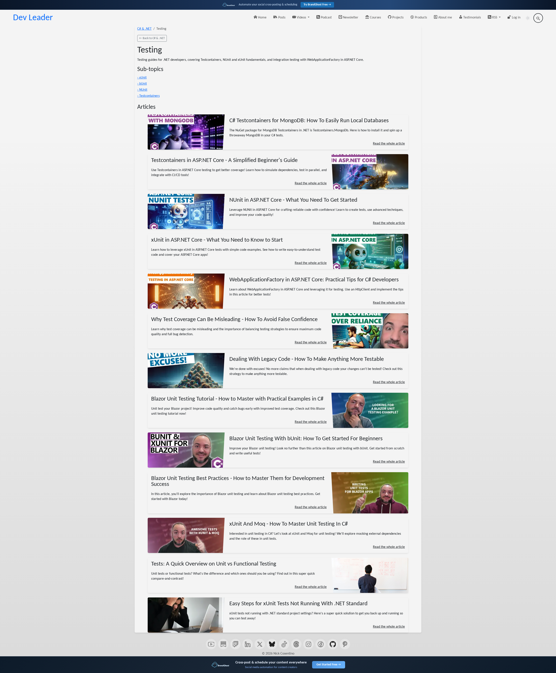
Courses (375, 17)
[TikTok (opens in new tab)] (284, 644)
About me (444, 17)
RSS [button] (494, 17)
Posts (281, 17)
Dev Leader (33, 18)
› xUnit (142, 77)
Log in (515, 17)
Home (261, 17)
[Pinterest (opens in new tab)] (345, 644)
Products (420, 17)
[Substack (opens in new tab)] (223, 644)
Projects (397, 17)
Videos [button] (301, 17)
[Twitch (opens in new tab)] (235, 644)
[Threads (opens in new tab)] (296, 644)
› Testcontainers (148, 96)
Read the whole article (389, 143)
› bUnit (142, 84)
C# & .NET (144, 29)
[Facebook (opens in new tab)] (320, 644)
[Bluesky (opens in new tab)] (272, 644)
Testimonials (471, 17)
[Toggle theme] (528, 18)
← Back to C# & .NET (152, 38)
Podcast (326, 17)
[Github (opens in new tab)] (333, 644)
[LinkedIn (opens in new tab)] (247, 644)
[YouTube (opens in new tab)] (211, 644)
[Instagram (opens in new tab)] (308, 644)
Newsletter (350, 17)
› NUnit (142, 90)
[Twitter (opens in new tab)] (260, 644)
